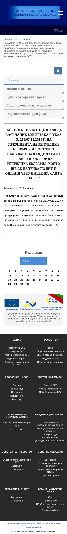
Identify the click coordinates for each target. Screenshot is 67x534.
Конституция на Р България (17, 422)
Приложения (16, 396)
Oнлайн (17, 385)
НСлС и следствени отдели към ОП (50, 505)
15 (40, 275)
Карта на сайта (34, 523)
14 (34, 275)
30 (21, 284)
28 (9, 284)
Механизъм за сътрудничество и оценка (50, 423)
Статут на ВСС (16, 351)
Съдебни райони (50, 510)
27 (58, 280)
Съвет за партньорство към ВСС (17, 461)
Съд (50, 497)
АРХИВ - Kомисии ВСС (50, 392)
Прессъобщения (50, 475)
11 (15, 275)
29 (15, 284)
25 (46, 280)
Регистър (16, 399)
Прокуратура (50, 501)
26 (52, 280)
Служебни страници (52, 523)
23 (34, 280)
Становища (17, 469)
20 (15, 280)
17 (52, 275)
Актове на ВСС (16, 429)
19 (9, 280)
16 (46, 275)
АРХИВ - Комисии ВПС (50, 389)
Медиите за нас (18, 89)
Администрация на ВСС (17, 355)
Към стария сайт (34, 527)
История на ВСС (16, 348)
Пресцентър (10, 39)
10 (9, 275)
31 (27, 284)
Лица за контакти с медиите (28, 105)
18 (58, 275)
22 (27, 280)
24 (40, 280)
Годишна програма (16, 358)
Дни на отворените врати (26, 97)
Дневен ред (17, 389)
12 (21, 275)
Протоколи (16, 392)
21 (21, 280)
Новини (26, 39)
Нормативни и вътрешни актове (50, 470)
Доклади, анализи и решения (50, 440)
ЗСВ (17, 426)
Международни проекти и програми (50, 429)
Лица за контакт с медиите (50, 351)
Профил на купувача (16, 523)
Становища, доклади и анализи (50, 464)
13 (27, 275)
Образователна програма (26, 114)
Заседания (16, 466)
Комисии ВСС (50, 385)
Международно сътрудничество (50, 435)
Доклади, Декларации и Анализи (17, 363)
